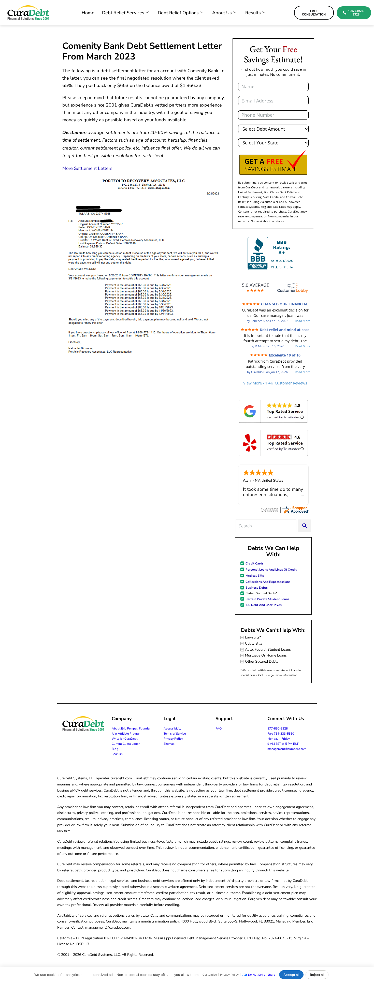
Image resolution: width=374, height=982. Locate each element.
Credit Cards (255, 563)
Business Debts (257, 588)
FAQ (218, 728)
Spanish (117, 754)
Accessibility (172, 728)
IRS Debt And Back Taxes (264, 605)
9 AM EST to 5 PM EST (282, 744)
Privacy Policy (173, 739)
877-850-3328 (277, 728)
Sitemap (169, 744)
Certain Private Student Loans (267, 599)
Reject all (317, 975)
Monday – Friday (278, 739)
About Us (222, 13)
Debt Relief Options (178, 13)
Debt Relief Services (123, 13)
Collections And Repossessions (268, 582)
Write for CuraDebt (124, 739)
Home (88, 13)
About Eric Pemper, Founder (131, 728)
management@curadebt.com (286, 749)
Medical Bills (255, 576)
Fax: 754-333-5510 (280, 734)
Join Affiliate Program (126, 734)
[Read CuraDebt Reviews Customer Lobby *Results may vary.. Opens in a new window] (284, 510)
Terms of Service (175, 734)
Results (253, 13)
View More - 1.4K (275, 382)
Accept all (291, 975)
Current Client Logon (126, 744)
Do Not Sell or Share (261, 974)
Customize (210, 974)
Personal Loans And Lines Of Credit (271, 570)
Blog (115, 749)
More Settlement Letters (87, 168)
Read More (302, 320)
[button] (273, 162)
